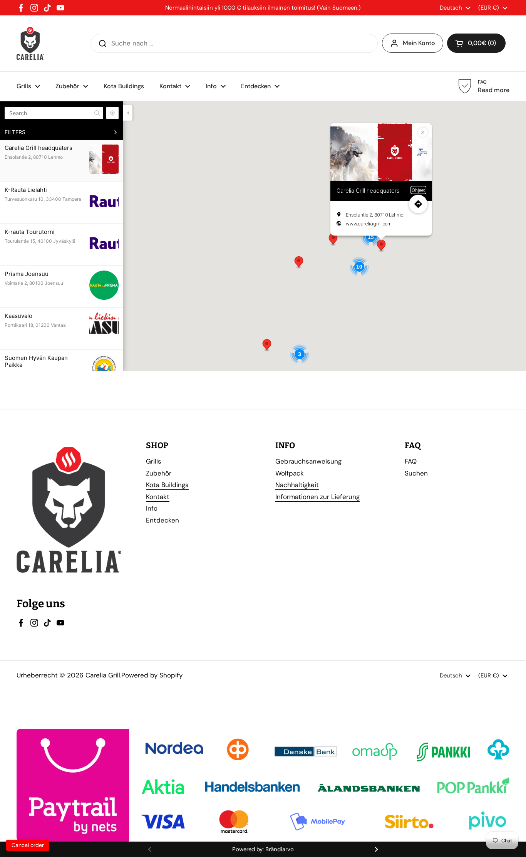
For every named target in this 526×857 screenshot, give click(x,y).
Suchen (416, 473)
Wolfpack (289, 473)
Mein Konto (419, 43)
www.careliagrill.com (369, 223)
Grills (153, 461)
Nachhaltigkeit (297, 485)
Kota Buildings (167, 485)
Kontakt (157, 496)
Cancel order (28, 845)
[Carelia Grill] (30, 43)
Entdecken (162, 520)
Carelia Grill (102, 675)
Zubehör (158, 473)
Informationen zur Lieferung (317, 496)
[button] (333, 240)
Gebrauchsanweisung (308, 461)
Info (151, 508)
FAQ (411, 461)
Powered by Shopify (152, 675)
